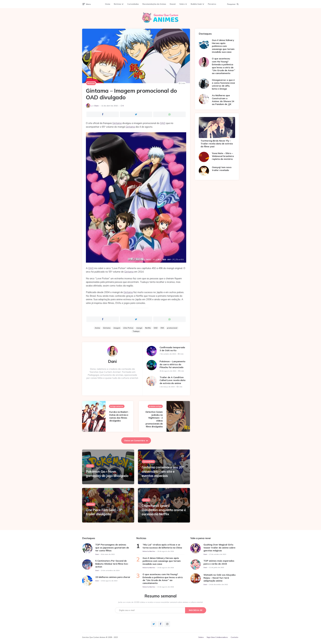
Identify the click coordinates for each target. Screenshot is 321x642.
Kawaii (173, 4)
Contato (234, 637)
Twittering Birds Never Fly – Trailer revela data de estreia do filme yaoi (217, 143)
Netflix (148, 328)
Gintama (117, 123)
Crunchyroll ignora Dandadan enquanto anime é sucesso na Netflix (164, 510)
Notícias (117, 4)
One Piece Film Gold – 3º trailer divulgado (104, 512)
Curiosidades (133, 4)
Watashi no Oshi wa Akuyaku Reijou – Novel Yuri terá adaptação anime (220, 577)
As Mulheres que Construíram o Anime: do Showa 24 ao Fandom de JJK (223, 100)
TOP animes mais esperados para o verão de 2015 (219, 562)
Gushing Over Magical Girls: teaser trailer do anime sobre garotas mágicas (219, 547)
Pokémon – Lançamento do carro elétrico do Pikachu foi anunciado (172, 364)
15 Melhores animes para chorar (112, 577)
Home (107, 4)
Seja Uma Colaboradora (217, 637)
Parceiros (212, 4)
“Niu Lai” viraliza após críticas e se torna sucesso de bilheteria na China (162, 546)
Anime (97, 328)
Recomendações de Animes (154, 4)
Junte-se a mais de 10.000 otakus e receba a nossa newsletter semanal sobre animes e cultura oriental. (160, 602)
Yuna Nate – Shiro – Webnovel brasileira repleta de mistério (223, 156)
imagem (116, 328)
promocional (172, 328)
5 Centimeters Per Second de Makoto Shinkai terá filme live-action (112, 563)
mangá (139, 328)
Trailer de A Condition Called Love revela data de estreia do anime (172, 380)
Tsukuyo (136, 331)
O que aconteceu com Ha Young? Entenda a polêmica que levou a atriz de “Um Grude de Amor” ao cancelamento (223, 66)
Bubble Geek (196, 4)
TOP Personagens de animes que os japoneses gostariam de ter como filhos (112, 547)
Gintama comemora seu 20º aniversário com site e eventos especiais (163, 471)
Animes (146, 500)
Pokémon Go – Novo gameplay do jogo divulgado (107, 473)
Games (90, 466)
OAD (162, 123)
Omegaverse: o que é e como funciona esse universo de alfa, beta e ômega (223, 84)
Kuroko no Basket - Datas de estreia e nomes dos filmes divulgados (119, 416)
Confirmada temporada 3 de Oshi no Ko (172, 349)
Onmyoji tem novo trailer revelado (221, 169)
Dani (96, 106)
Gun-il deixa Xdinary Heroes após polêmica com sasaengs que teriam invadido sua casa (223, 46)
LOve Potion (128, 328)
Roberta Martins (149, 551)
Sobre (182, 4)
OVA (162, 328)
